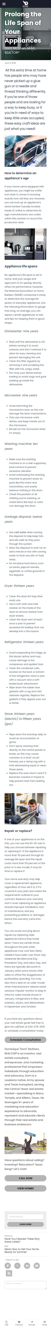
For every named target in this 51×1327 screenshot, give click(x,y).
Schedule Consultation (25, 1040)
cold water (20, 532)
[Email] (37, 1266)
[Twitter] (17, 1266)
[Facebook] (8, 1266)
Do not (13, 429)
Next (6, 1246)
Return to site (13, 1260)
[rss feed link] (9, 1273)
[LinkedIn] (27, 1266)
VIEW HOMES (25, 1188)
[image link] (25, 1142)
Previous (8, 1236)
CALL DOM (25, 1178)
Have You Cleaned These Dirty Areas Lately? (22, 1240)
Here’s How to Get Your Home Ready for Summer (22, 1251)
